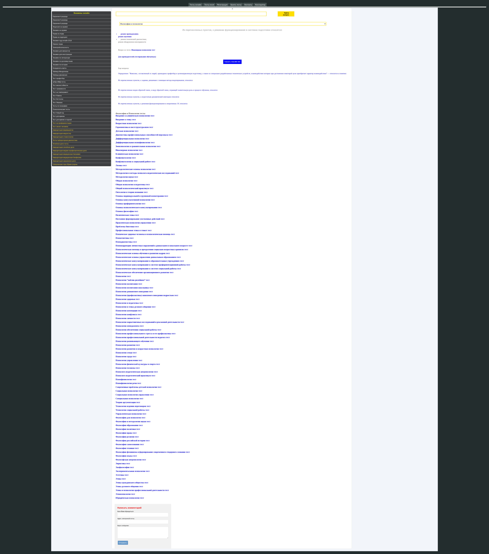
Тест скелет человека (60, 127)
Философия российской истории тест (133, 440)
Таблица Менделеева (60, 71)
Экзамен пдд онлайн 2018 (62, 41)
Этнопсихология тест (125, 494)
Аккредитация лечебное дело (63, 147)
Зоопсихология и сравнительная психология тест (138, 146)
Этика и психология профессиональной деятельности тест (142, 490)
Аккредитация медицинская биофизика (67, 157)
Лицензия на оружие (60, 27)
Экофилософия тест (125, 467)
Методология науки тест (127, 177)
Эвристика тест (123, 463)
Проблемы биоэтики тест (127, 226)
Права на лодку (58, 34)
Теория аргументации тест (128, 402)
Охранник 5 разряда (60, 20)
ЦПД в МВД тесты (59, 82)
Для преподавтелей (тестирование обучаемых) (137, 57)
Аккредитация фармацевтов (63, 130)
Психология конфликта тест (128, 314)
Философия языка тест (126, 456)
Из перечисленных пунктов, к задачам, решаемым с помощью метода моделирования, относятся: (155, 80)
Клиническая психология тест (129, 154)
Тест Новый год (58, 113)
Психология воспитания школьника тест (134, 288)
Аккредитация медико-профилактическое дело (70, 151)
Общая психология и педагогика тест (133, 184)
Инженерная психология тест (143, 50)
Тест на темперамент (60, 92)
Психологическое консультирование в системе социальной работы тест (148, 269)
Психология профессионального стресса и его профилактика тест (145, 333)
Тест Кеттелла (58, 99)
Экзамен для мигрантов (61, 51)
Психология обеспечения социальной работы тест (138, 330)
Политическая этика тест (127, 215)
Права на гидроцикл (60, 37)
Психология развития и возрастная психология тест (139, 349)
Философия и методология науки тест (133, 421)
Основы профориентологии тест (130, 204)
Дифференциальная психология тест (132, 139)
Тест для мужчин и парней (62, 120)
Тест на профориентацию (62, 123)
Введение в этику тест (126, 119)
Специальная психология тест (129, 398)
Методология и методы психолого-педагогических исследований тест (147, 173)
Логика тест (121, 165)
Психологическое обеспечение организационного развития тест (144, 272)
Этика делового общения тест (129, 486)
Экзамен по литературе (61, 58)
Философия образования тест (129, 425)
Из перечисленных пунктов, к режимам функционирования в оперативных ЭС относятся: (153, 104)
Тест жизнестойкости (60, 85)
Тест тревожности (59, 89)
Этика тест (121, 479)
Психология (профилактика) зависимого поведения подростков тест (147, 295)
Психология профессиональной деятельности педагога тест (143, 337)
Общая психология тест (126, 181)
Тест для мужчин (59, 116)
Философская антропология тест (131, 460)
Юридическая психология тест (130, 498)
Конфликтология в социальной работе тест (135, 162)
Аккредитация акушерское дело (64, 161)
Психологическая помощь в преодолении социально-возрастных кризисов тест (152, 249)
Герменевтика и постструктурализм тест (134, 127)
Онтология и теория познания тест (132, 192)
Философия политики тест (128, 429)
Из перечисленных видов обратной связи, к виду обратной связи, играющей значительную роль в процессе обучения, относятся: (168, 90)
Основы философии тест (127, 211)
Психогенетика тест (125, 238)
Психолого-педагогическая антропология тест (137, 372)
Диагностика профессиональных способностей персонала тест (144, 135)
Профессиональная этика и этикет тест (134, 230)
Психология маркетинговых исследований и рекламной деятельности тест (150, 322)
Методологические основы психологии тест (135, 169)
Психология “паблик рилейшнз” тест (133, 280)
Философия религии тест (127, 437)
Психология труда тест (126, 356)
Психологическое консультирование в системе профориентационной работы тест (153, 265)
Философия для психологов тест (130, 418)
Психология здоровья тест (128, 299)
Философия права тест (126, 433)
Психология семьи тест (126, 353)
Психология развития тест (128, 345)
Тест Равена (57, 96)
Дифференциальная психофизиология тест (135, 142)
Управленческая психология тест (131, 414)
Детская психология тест (127, 131)
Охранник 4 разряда (60, 16)
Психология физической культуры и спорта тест (138, 364)
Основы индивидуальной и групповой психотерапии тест (142, 196)
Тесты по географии (60, 106)
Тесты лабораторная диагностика (65, 140)
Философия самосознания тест (130, 444)
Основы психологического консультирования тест (139, 207)
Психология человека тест (128, 368)
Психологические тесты (61, 109)
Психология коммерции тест (129, 311)
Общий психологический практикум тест (134, 188)
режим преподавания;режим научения (128, 35)
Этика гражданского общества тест (132, 483)
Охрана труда (58, 44)
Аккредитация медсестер (62, 133)
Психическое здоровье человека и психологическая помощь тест (145, 234)
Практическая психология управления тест (136, 223)
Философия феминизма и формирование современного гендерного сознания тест (153, 452)
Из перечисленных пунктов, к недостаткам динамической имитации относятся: (148, 97)
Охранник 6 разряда (60, 23)
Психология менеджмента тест (130, 326)
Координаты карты (59, 68)
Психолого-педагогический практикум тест (135, 376)
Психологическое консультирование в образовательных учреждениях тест (150, 261)
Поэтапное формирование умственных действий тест (140, 219)
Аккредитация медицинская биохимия (66, 154)
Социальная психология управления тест (135, 395)
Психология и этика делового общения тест (135, 307)
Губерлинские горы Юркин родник (65, 164)
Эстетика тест (122, 475)
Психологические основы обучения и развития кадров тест (143, 253)
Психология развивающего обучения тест (135, 341)
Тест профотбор (59, 78)
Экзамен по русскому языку (63, 61)
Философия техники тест (127, 448)
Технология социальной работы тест (132, 410)
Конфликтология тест (126, 158)
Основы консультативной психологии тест (135, 200)
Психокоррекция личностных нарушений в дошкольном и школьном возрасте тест (154, 246)
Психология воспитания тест (129, 284)
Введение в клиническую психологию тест (135, 116)
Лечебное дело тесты (61, 144)
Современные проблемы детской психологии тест (138, 387)
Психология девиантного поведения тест (134, 291)
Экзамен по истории (60, 65)
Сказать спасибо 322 (232, 62)
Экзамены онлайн (81, 13)
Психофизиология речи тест (128, 383)
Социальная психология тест (129, 391)
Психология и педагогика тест (129, 303)
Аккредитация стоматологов (63, 137)
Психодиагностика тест (126, 242)
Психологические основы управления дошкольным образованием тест (148, 257)
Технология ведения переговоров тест (133, 406)
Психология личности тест (128, 318)
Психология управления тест (129, 360)
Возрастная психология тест (128, 123)
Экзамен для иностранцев (62, 54)
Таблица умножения (60, 75)
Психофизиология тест (126, 379)
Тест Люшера (57, 102)
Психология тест (123, 276)
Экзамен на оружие (60, 30)
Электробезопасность (61, 47)
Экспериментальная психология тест (133, 471)
